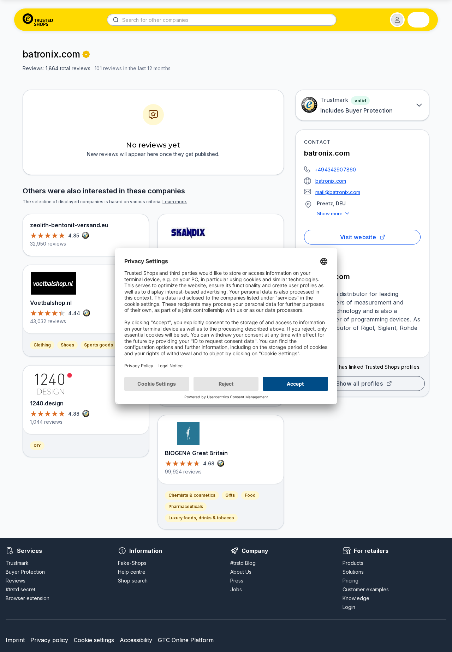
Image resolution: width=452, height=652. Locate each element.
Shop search (133, 581)
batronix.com (330, 181)
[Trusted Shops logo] (38, 19)
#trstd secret (20, 589)
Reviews (15, 581)
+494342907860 (335, 170)
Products (353, 563)
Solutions (353, 572)
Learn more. (174, 201)
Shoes (67, 345)
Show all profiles (359, 383)
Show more (330, 213)
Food (250, 495)
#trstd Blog (243, 563)
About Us (240, 572)
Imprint (15, 640)
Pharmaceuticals (185, 506)
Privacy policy (49, 640)
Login (349, 607)
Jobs (236, 589)
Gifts (230, 495)
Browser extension (27, 598)
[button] (397, 19)
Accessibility (136, 640)
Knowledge (356, 598)
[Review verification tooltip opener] (86, 54)
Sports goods (98, 345)
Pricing (350, 581)
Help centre (131, 572)
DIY (37, 445)
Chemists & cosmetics (191, 495)
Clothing (42, 345)
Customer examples (366, 589)
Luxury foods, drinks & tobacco (201, 517)
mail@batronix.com (337, 192)
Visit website (358, 237)
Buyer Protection (25, 572)
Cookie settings (94, 640)
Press (236, 581)
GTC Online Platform (186, 640)
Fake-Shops (132, 563)
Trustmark (17, 563)
